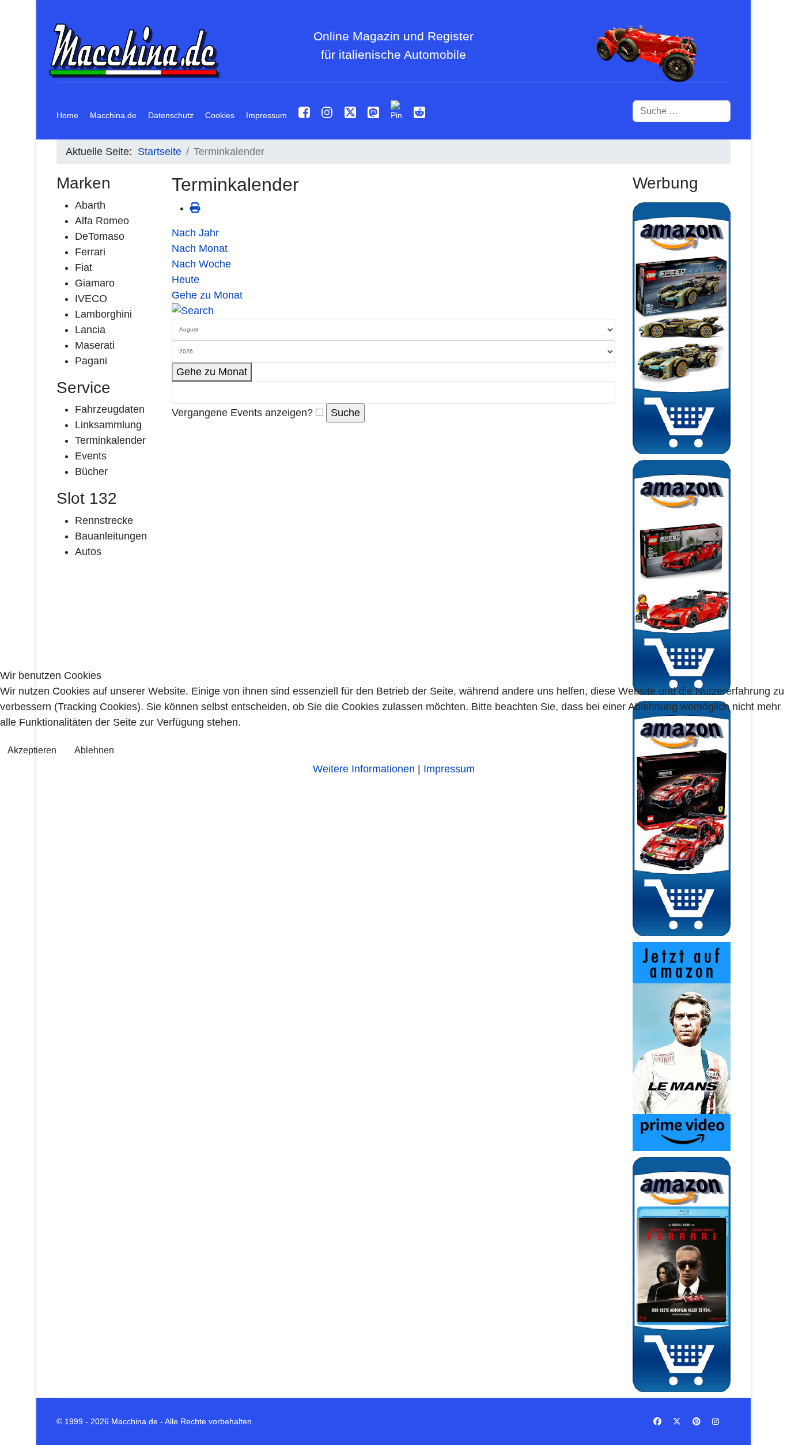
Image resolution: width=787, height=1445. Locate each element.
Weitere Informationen (364, 769)
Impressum (449, 769)
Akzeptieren (31, 750)
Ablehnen (94, 750)
